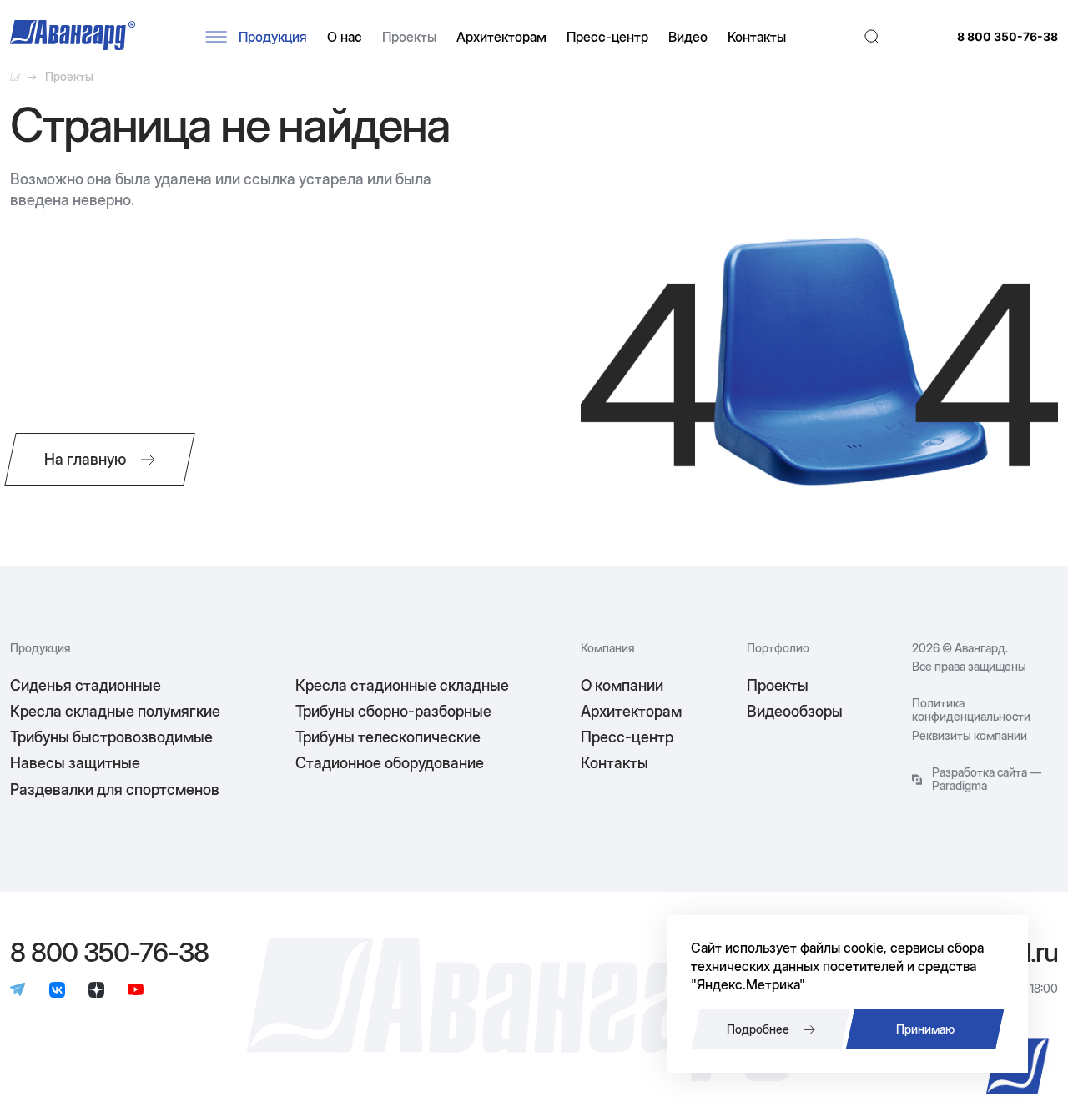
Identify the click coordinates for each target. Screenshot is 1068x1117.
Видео (688, 36)
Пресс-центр (607, 36)
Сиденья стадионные (85, 685)
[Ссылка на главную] (15, 77)
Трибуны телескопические (388, 737)
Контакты (757, 36)
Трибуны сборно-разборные (393, 711)
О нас (344, 36)
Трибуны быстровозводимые (111, 737)
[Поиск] (872, 37)
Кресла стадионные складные (402, 685)
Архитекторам (501, 36)
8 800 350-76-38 (1007, 36)
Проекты (409, 36)
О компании (622, 685)
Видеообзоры (795, 711)
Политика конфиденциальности (971, 710)
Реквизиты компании (969, 735)
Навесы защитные (75, 763)
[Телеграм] (18, 991)
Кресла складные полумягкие (115, 711)
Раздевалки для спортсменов (114, 789)
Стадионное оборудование (389, 763)
